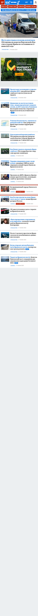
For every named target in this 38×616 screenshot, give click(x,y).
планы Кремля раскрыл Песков (23, 199)
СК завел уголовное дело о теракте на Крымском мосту (23, 210)
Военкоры (21, 6)
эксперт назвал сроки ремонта (23, 247)
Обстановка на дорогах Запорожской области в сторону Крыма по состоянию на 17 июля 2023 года (22, 137)
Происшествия (5, 49)
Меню (2, 2)
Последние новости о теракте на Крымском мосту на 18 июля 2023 (23, 107)
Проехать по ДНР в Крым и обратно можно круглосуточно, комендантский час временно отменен (23, 177)
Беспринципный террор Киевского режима (23, 188)
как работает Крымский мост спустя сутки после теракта (23, 92)
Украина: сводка (31, 6)
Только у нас (12, 6)
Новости (4, 6)
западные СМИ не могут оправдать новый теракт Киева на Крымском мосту (22, 164)
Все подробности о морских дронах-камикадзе (23, 151)
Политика (13, 155)
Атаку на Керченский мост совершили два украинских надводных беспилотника (23, 260)
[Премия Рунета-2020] (18, 2)
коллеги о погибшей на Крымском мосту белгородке (22, 222)
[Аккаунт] (35, 2)
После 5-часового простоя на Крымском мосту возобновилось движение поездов (23, 235)
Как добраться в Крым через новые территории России (23, 123)
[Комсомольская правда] (10, 2)
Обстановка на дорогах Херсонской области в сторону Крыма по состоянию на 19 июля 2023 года (18, 43)
